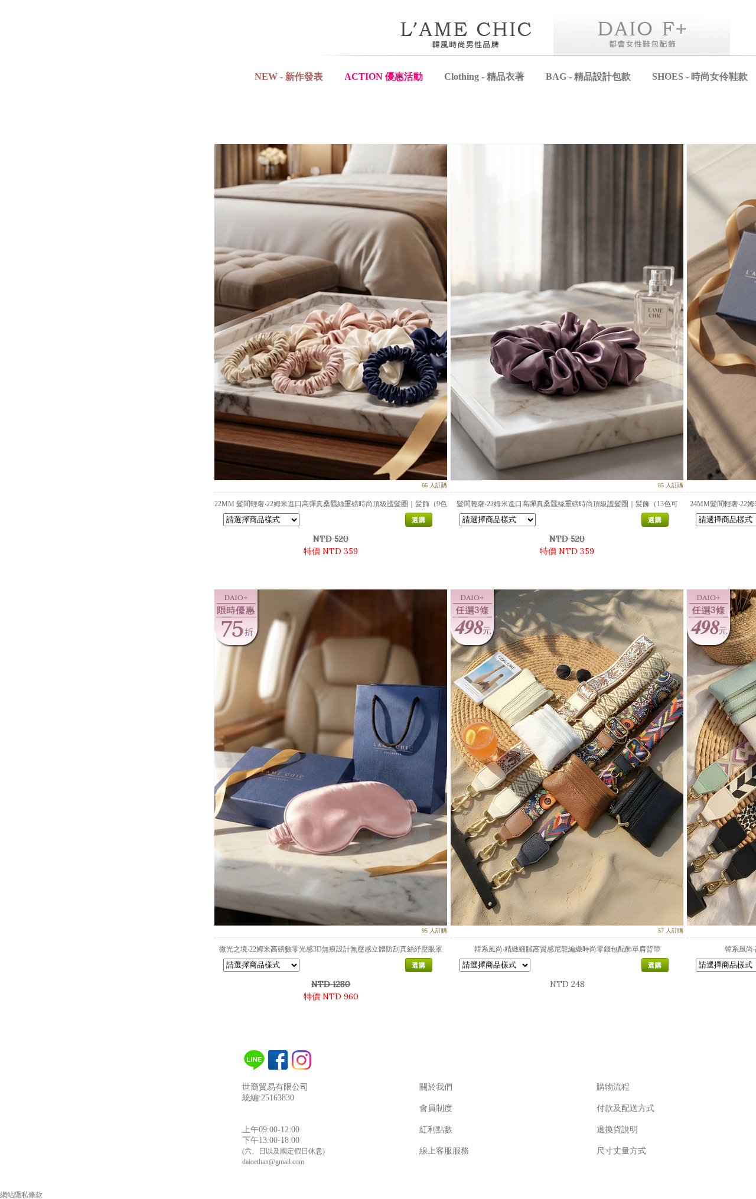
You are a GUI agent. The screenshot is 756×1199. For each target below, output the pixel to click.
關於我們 (435, 1087)
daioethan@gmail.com (273, 1162)
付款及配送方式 (625, 1108)
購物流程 (613, 1087)
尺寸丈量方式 (621, 1150)
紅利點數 (435, 1129)
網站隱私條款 (21, 1195)
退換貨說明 (617, 1129)
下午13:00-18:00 (270, 1140)
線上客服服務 (444, 1150)
